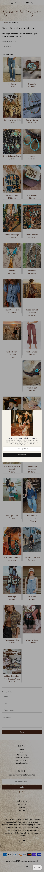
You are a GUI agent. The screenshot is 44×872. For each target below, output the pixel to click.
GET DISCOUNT (22, 455)
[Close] (32, 437)
